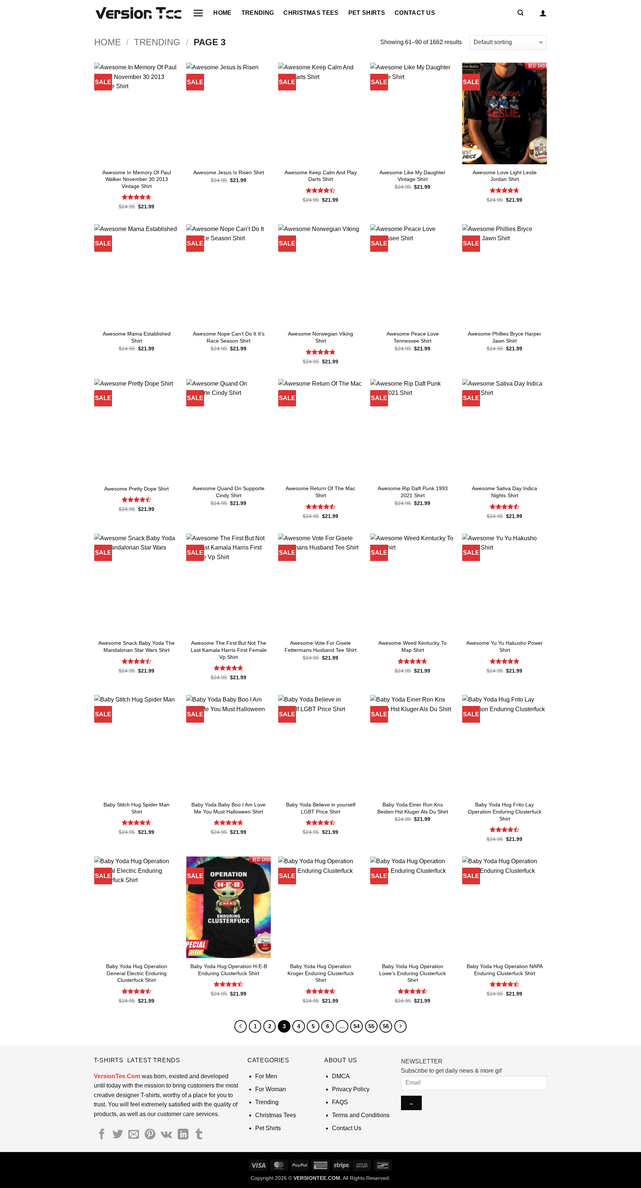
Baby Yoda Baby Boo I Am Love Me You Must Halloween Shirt (228, 808)
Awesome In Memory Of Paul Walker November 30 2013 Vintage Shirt (136, 179)
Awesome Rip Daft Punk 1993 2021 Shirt (413, 491)
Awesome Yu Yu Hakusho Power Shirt (504, 646)
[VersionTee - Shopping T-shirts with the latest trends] (137, 13)
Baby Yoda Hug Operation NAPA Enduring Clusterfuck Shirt (505, 969)
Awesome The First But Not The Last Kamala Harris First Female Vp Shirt (229, 650)
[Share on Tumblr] (199, 1135)
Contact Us (415, 13)
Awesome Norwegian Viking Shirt (320, 337)
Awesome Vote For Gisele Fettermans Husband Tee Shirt (320, 646)
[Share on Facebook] (101, 1135)
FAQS (340, 1102)
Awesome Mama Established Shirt (137, 337)
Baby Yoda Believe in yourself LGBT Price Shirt (320, 808)
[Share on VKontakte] (166, 1135)
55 (371, 1026)
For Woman (270, 1089)
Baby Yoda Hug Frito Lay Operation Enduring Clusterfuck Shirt (505, 811)
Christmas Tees (310, 13)
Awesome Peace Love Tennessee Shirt (413, 337)
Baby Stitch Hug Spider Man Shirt (136, 808)
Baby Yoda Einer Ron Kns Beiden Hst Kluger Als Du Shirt (412, 808)
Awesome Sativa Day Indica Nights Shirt (504, 491)
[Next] (400, 1026)
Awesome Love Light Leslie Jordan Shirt (505, 175)
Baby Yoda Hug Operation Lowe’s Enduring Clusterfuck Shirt (412, 973)
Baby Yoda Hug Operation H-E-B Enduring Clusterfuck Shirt (228, 969)
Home (222, 13)
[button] (198, 13)
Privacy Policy (350, 1089)
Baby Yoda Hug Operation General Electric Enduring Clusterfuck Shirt (136, 973)
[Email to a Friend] (133, 1135)
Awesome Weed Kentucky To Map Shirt (412, 646)
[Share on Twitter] (117, 1135)
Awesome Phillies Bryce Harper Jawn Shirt (504, 337)
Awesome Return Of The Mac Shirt (320, 491)
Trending (257, 13)
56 (386, 1026)
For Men (266, 1076)
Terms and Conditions (360, 1115)
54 (356, 1026)
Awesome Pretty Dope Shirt (136, 489)
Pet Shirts (366, 13)
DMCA (341, 1076)
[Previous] (240, 1026)
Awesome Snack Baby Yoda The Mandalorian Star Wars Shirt (136, 646)
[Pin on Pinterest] (150, 1135)
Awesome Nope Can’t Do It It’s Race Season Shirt (228, 337)
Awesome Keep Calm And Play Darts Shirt (321, 175)
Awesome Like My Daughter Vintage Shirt (412, 175)
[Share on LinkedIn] (183, 1135)
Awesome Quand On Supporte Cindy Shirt (228, 491)
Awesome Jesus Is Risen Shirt (228, 172)
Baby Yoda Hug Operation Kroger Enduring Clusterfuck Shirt (320, 973)
